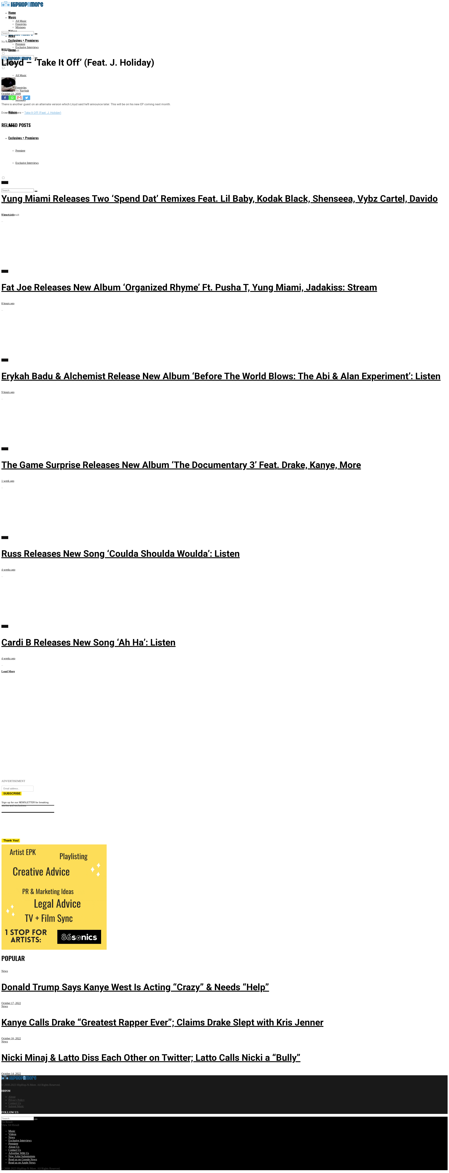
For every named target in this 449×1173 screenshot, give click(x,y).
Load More (8, 671)
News (4, 971)
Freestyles (20, 24)
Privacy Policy (16, 1099)
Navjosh (24, 90)
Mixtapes (20, 27)
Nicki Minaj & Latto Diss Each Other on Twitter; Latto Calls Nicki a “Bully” (150, 1057)
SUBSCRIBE (12, 793)
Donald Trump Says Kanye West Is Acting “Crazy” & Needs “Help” (135, 987)
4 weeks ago (8, 569)
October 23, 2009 (11, 93)
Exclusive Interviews (27, 47)
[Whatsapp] (12, 97)
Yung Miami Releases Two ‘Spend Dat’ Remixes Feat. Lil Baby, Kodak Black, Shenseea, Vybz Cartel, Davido (219, 198)
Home (12, 12)
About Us (13, 1146)
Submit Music (16, 1106)
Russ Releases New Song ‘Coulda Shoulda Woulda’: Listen (120, 553)
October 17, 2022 (11, 1003)
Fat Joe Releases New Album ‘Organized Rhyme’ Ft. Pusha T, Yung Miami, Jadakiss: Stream (189, 287)
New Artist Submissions (21, 1156)
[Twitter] (26, 97)
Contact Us (14, 1103)
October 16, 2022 (11, 1038)
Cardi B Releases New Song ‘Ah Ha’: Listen (88, 642)
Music (12, 17)
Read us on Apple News (21, 1162)
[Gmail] (19, 97)
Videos (12, 1134)
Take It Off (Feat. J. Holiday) (42, 112)
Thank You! (11, 840)
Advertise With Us (18, 1153)
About (11, 1096)
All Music (20, 20)
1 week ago (7, 480)
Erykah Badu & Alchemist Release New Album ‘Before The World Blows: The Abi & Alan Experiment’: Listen (221, 376)
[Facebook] (5, 97)
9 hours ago (7, 392)
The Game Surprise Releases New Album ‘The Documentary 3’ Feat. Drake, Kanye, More (181, 465)
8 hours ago (7, 214)
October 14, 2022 (11, 1073)
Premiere (20, 44)
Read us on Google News (22, 1159)
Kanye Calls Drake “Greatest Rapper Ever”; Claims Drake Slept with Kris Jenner (162, 1022)
